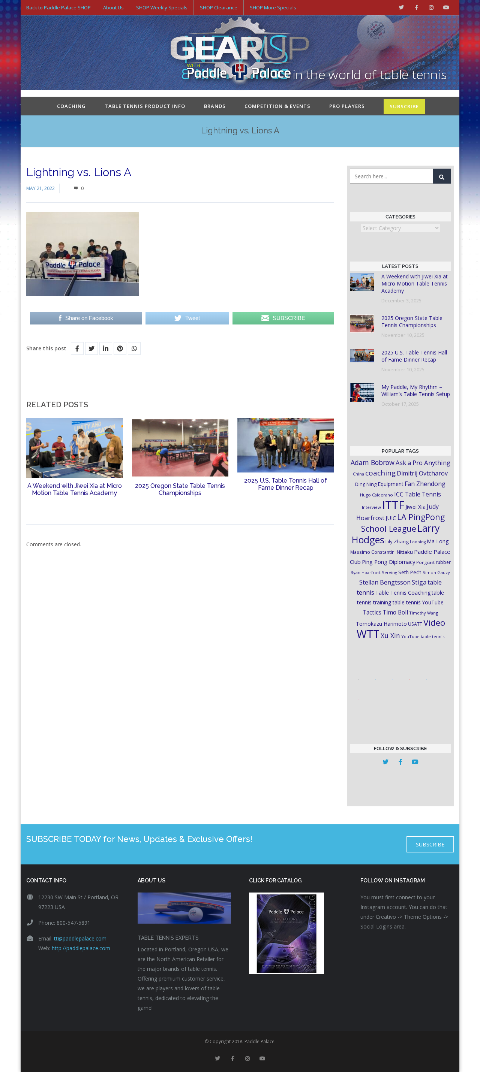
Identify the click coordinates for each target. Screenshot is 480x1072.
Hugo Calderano (376, 495)
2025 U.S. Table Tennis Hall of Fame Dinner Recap (285, 484)
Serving (389, 572)
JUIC (391, 518)
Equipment (391, 483)
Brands (215, 106)
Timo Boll (395, 612)
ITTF (393, 504)
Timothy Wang (423, 613)
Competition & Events (277, 106)
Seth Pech (410, 572)
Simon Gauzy (436, 572)
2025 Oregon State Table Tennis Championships (180, 489)
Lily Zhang (397, 541)
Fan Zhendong (425, 484)
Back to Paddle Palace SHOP (58, 7)
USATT (415, 624)
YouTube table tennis (422, 636)
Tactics (372, 612)
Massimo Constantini (373, 552)
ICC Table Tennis (417, 494)
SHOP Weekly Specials (162, 7)
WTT (368, 633)
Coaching (71, 106)
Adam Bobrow (372, 462)
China (358, 474)
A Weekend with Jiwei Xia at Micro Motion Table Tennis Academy (74, 489)
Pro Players (347, 106)
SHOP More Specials (273, 7)
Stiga (419, 582)
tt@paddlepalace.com (80, 938)
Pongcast (425, 562)
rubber (443, 562)
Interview (371, 507)
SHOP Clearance (218, 7)
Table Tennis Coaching (402, 592)
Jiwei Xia (415, 506)
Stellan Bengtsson (385, 582)
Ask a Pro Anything (423, 462)
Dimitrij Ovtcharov (422, 473)
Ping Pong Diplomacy (388, 561)
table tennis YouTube (418, 602)
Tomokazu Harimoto (381, 623)
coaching (380, 473)
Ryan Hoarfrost (366, 572)
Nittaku (405, 552)
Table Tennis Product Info (145, 106)
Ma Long (438, 541)
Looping (418, 541)
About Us (113, 7)
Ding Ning (365, 484)
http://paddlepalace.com (81, 948)
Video (434, 622)
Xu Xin (390, 635)
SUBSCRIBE (404, 106)
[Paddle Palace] (240, 53)
